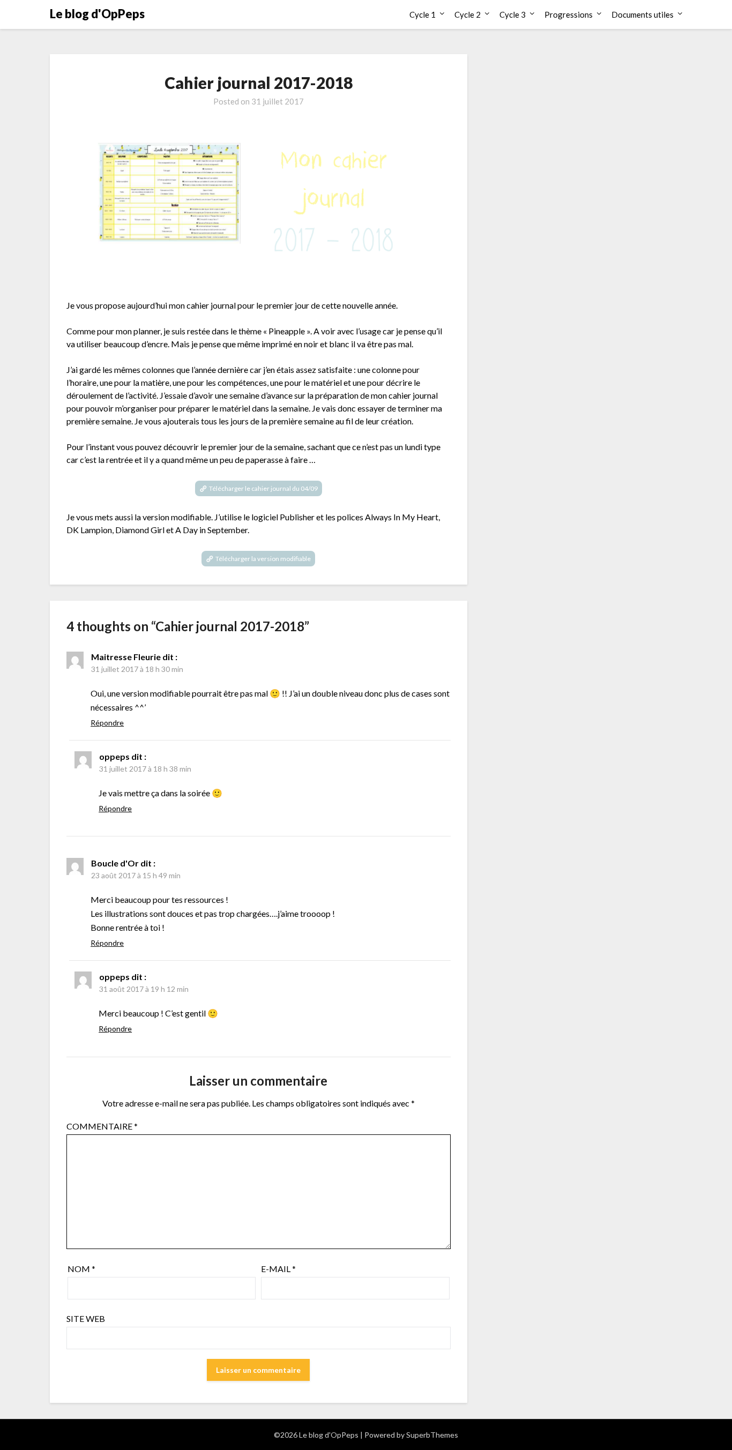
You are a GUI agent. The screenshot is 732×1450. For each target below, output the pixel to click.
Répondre (107, 722)
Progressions (568, 14)
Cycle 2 (467, 14)
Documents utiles (642, 14)
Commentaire (102, 1126)
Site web (85, 1318)
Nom (81, 1269)
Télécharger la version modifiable (263, 559)
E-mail (278, 1269)
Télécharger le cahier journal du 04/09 (263, 488)
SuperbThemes (432, 1434)
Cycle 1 (422, 14)
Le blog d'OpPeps (97, 13)
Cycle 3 (512, 14)
